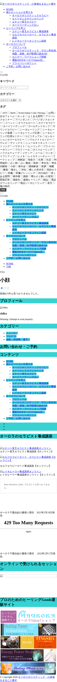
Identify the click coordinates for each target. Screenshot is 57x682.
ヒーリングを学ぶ (16, 28)
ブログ (11, 336)
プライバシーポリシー (24, 63)
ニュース (12, 333)
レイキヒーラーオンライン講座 (29, 41)
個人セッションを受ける (19, 12)
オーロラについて (16, 44)
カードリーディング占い (25, 25)
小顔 (8, 266)
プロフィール (19, 47)
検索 (3, 190)
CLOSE (4, 75)
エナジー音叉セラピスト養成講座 (30, 31)
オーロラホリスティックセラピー (30, 15)
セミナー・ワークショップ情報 (29, 57)
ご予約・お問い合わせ (18, 66)
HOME (9, 9)
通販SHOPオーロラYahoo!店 (28, 60)
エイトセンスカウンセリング (28, 18)
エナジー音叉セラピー (24, 21)
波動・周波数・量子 (18, 339)
